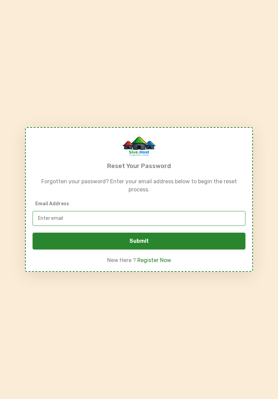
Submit (139, 241)
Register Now (154, 260)
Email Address (52, 204)
